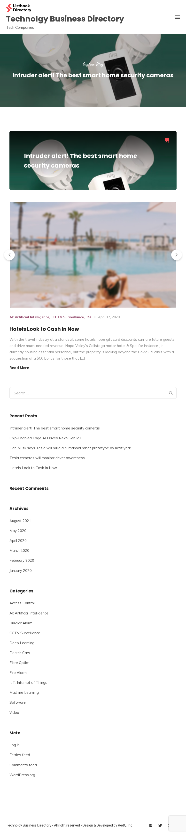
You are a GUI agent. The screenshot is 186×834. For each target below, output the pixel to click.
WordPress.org (22, 775)
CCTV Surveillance (68, 317)
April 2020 (18, 540)
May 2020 (17, 530)
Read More (19, 367)
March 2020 (19, 550)
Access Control (22, 603)
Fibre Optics (19, 662)
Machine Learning (24, 692)
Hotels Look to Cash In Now (44, 328)
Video (14, 712)
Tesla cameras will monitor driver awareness (47, 458)
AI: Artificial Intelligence (29, 317)
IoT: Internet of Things (28, 682)
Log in (14, 745)
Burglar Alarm (20, 623)
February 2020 (21, 560)
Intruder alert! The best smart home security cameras (54, 428)
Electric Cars (19, 652)
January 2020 (20, 570)
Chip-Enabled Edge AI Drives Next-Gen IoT (45, 438)
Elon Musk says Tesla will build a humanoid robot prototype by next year (70, 448)
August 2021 (20, 520)
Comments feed (23, 765)
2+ (89, 317)
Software (17, 702)
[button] (9, 255)
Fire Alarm (18, 672)
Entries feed (19, 755)
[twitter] (160, 825)
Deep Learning (21, 643)
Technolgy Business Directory (65, 18)
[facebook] (150, 825)
